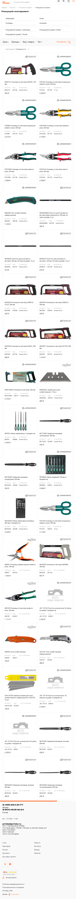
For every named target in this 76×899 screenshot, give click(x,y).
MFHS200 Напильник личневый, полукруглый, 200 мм (16, 478)
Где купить (6, 853)
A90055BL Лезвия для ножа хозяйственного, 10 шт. (49, 391)
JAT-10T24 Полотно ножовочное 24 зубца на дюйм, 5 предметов (20, 742)
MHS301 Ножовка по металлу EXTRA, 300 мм (55, 347)
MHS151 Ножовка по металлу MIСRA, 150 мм (20, 83)
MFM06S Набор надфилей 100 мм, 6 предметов (52, 478)
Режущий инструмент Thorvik (16, 34)
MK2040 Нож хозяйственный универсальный (15, 214)
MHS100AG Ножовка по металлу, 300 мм (20, 390)
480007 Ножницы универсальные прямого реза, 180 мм (20, 566)
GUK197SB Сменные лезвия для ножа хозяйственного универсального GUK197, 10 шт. (20, 698)
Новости (37, 843)
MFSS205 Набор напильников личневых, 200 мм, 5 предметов (19, 522)
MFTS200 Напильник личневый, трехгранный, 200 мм (50, 435)
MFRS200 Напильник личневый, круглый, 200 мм (19, 786)
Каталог (13, 7)
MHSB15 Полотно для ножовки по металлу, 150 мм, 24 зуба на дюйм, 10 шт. (54, 260)
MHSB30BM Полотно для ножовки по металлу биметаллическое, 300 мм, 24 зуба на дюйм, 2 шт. (53, 215)
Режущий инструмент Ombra (50, 30)
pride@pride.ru (11, 824)
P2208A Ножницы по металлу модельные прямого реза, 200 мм (20, 127)
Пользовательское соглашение (13, 887)
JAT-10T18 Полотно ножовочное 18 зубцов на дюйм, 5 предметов (52, 697)
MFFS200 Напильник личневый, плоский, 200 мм (54, 742)
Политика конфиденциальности (13, 884)
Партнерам (6, 846)
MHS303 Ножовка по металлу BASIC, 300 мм (20, 347)
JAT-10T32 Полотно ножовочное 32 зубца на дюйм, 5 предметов (55, 609)
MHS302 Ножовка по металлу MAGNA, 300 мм (53, 566)
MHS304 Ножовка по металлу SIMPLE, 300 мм (54, 303)
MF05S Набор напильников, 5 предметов (20, 433)
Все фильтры (61, 42)
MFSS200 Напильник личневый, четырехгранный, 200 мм (50, 786)
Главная (4, 7)
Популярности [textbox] (20, 49)
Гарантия (37, 853)
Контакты (37, 846)
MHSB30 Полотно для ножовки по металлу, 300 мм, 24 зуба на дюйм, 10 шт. (20, 260)
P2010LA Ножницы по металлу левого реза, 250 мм (53, 170)
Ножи (41, 18)
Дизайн (5, 894)
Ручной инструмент (25, 7)
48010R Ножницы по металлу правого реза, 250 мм (19, 609)
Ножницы (9, 23)
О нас (4, 843)
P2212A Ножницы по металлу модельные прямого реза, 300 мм (54, 522)
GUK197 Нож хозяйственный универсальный (50, 653)
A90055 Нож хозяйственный (15, 652)
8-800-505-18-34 (13, 810)
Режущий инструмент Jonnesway (18, 30)
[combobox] (16, 42)
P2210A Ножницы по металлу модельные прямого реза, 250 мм (54, 83)
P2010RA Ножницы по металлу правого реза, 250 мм (19, 170)
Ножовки (42, 23)
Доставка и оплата (9, 857)
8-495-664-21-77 (12, 805)
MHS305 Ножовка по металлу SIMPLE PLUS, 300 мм (19, 303)
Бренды (37, 850)
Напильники (10, 18)
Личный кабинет (11, 877)
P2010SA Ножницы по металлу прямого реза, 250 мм (54, 127)
